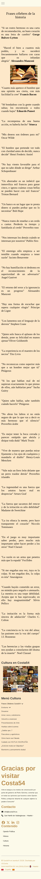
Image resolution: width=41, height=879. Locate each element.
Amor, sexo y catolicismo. (11, 715)
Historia (6, 845)
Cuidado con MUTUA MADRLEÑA (14, 742)
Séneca (33, 124)
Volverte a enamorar (9, 719)
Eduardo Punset (26, 111)
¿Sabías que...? (6, 730)
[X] (8, 823)
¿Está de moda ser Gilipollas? (12, 746)
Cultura (5, 841)
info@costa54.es (10, 812)
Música (5, 836)
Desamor (4, 711)
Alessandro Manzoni (22, 60)
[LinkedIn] (13, 823)
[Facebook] (3, 823)
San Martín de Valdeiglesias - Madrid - (18, 815)
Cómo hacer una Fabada (10, 738)
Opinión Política (9, 831)
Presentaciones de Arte (10, 723)
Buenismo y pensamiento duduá (13, 749)
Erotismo (4, 707)
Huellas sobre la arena (9, 726)
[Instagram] (18, 823)
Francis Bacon (28, 94)
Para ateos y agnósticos (10, 734)
